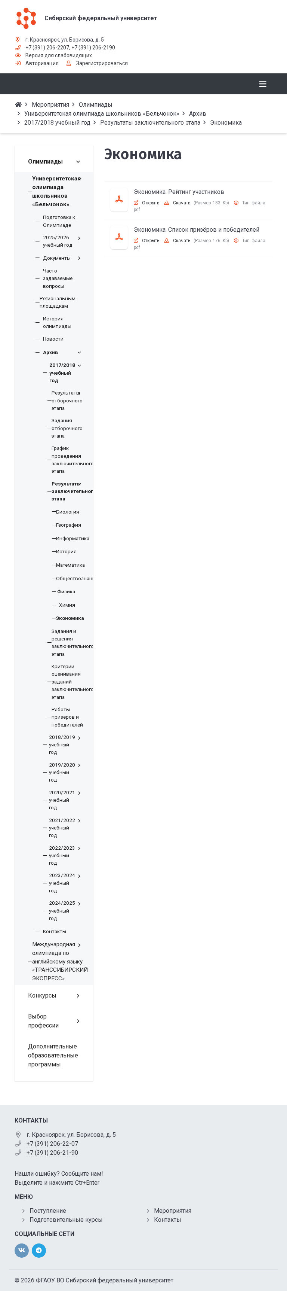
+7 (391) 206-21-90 (52, 1152)
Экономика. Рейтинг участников (179, 191)
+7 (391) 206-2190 (93, 48)
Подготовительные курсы (66, 1219)
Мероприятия (172, 1210)
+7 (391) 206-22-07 (52, 1143)
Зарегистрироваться (102, 63)
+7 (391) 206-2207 (47, 48)
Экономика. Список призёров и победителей (196, 229)
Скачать (181, 202)
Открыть (150, 202)
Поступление (48, 1210)
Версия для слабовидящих (58, 55)
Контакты (167, 1219)
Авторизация (42, 63)
